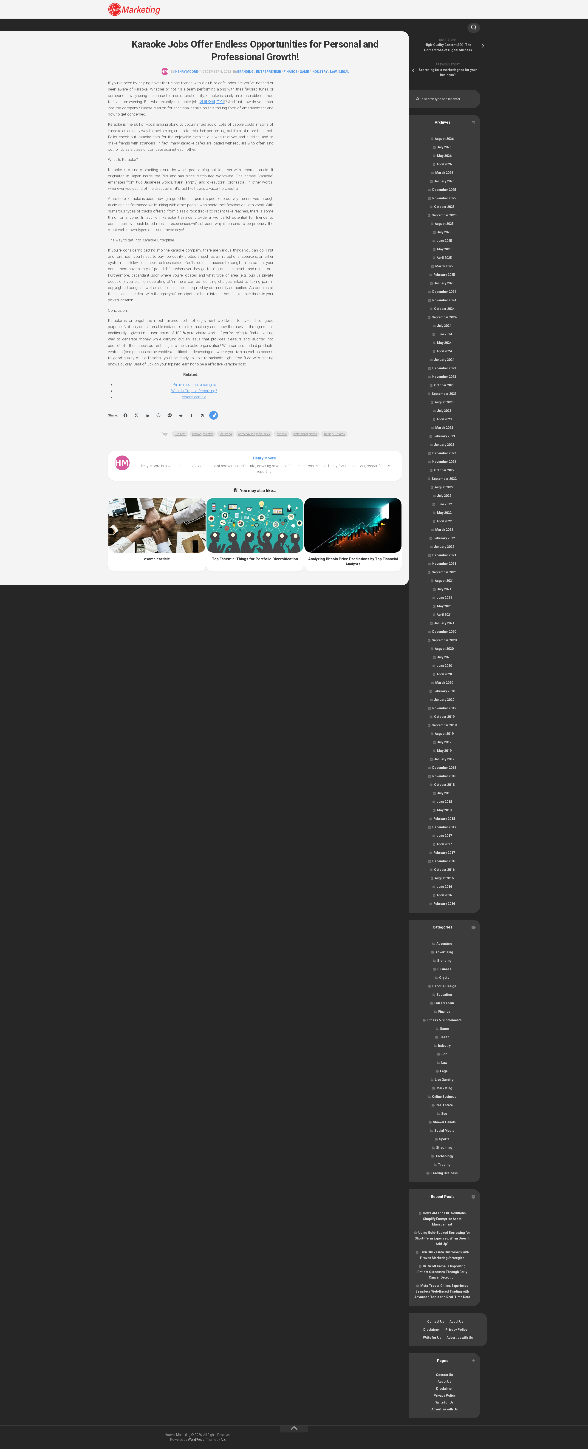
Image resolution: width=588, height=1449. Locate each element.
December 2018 (444, 768)
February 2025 (444, 275)
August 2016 (444, 878)
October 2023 (444, 385)
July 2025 (444, 232)
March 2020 (444, 683)
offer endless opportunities (254, 434)
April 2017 (444, 844)
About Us (456, 1321)
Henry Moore (186, 72)
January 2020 (444, 700)
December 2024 (444, 292)
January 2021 (444, 623)
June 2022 (444, 504)
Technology (444, 1156)
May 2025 (444, 249)
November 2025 (444, 198)
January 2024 (444, 360)
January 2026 (444, 181)
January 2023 (444, 445)
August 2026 (444, 139)
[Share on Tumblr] (191, 415)
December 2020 (444, 632)
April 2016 (444, 895)
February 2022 (444, 538)
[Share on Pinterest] (169, 415)
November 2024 (444, 300)
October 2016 (444, 870)
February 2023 (444, 436)
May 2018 (444, 810)
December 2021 (444, 555)
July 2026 (444, 147)
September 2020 (444, 640)
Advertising (444, 952)
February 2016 (444, 904)
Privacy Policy (456, 1329)
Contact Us (435, 1321)
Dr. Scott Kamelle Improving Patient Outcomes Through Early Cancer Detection (442, 1271)
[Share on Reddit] (180, 415)
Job (444, 1054)
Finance (290, 72)
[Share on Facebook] (125, 415)
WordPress (196, 1439)
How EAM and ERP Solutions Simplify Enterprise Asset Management (444, 1218)
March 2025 (444, 266)
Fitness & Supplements (444, 1020)
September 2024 (444, 317)
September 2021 (444, 572)
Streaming (444, 1147)
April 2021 (444, 615)
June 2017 (444, 836)
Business (180, 434)
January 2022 (444, 547)
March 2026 (444, 173)
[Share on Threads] (202, 415)
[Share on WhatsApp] (158, 415)
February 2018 (444, 819)
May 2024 (444, 343)
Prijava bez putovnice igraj (194, 384)
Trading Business (334, 434)
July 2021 (444, 589)
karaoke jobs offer (202, 434)
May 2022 (444, 513)
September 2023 (444, 394)
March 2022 (444, 530)
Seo (444, 1113)
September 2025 (444, 215)
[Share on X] (136, 415)
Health (444, 1037)
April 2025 (444, 258)
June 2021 (444, 598)
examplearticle (194, 397)
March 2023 (444, 428)
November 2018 (444, 776)
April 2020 (444, 674)
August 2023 (444, 402)
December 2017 (444, 827)
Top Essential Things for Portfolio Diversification (255, 559)
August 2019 (444, 734)
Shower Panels (444, 1122)
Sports (444, 1139)
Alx (223, 1439)
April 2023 (444, 419)
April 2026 (444, 164)
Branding (245, 72)
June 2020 (444, 666)
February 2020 (444, 691)
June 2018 (444, 802)
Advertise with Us (460, 1337)
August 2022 (444, 487)
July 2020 (444, 657)
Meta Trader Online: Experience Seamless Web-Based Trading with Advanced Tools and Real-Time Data (442, 1291)
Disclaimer (431, 1329)
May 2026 (444, 156)
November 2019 (444, 708)
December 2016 (444, 861)
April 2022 (444, 521)
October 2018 (444, 785)
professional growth (305, 434)
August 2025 (444, 224)
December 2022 (444, 453)
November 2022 (444, 462)
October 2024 (444, 309)
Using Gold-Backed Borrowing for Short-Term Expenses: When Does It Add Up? (442, 1238)
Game (304, 72)
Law (333, 72)
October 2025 (444, 207)
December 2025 (444, 190)
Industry (319, 72)
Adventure (444, 943)
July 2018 (444, 793)
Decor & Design (444, 986)
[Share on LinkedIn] (147, 415)
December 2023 (444, 368)
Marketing (226, 434)
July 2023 (444, 411)
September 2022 (444, 479)
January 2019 (444, 759)
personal (282, 434)
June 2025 (444, 241)
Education (444, 994)
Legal (344, 72)
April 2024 (444, 351)
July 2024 (444, 326)
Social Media (444, 1130)
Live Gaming (444, 1079)
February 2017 (444, 853)
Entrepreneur (268, 72)
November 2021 (444, 564)
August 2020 (444, 649)
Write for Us (432, 1337)
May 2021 (444, 606)
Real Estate (444, 1105)
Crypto (444, 977)
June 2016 (444, 887)
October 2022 (444, 470)
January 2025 (444, 283)
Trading (444, 1164)
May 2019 (444, 751)
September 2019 (444, 725)
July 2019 (444, 742)
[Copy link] (213, 415)
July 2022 (444, 496)
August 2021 (444, 581)
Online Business (444, 1096)
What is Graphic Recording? (194, 390)
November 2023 (444, 377)
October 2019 (444, 717)
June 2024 (444, 334)
